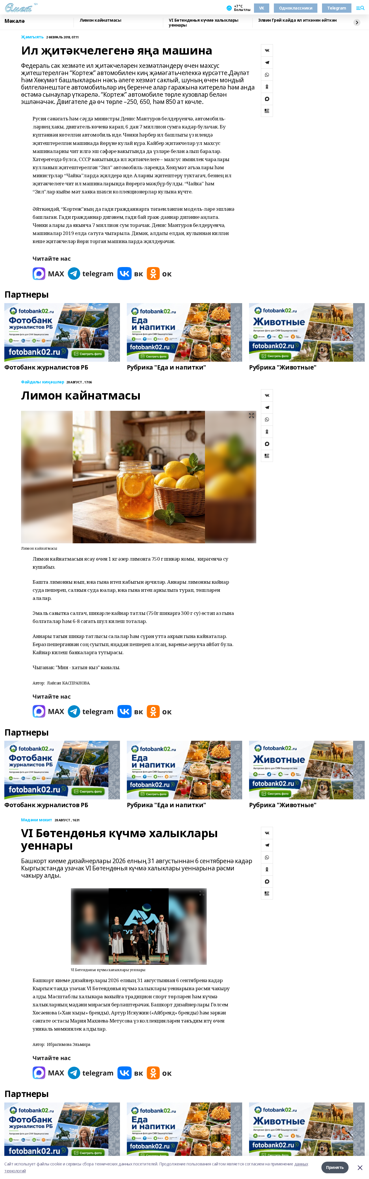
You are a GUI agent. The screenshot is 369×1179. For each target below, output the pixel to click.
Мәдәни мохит (36, 820)
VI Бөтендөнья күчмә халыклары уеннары (203, 22)
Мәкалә (14, 21)
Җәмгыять (32, 37)
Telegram (336, 8)
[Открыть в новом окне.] (48, 273)
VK (261, 8)
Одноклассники (295, 8)
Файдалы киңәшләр (42, 382)
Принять (335, 1167)
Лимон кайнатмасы (100, 20)
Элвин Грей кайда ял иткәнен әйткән (297, 20)
